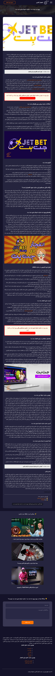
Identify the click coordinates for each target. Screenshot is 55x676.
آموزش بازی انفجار (28, 661)
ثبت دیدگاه (27, 622)
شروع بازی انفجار (9, 2)
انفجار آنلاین (39, 3)
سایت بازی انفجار (28, 663)
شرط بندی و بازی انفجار (41, 498)
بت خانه (29, 654)
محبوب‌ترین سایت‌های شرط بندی (34, 80)
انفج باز (29, 656)
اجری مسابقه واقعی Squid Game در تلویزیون (27, 587)
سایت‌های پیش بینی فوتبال (25, 107)
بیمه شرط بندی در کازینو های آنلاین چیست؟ (27, 563)
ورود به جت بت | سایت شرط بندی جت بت (27, 9)
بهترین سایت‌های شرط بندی (38, 89)
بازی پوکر (30, 174)
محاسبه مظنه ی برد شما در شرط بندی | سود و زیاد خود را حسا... (27, 539)
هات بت (29, 650)
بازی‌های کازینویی (37, 85)
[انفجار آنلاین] (46, 2)
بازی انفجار (45, 275)
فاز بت (29, 652)
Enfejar (42, 500)
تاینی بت (29, 648)
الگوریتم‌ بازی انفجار (28, 311)
